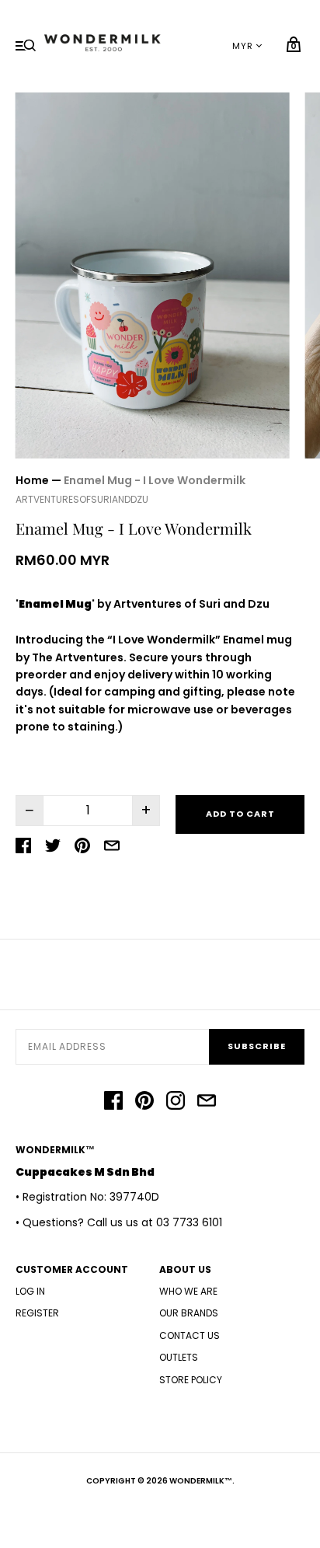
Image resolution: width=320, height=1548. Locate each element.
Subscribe (257, 1046)
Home (32, 480)
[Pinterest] (144, 1102)
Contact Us (189, 1335)
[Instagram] (175, 1102)
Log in (30, 1291)
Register (37, 1313)
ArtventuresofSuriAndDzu (82, 499)
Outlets (178, 1357)
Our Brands (188, 1313)
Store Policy (190, 1379)
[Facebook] (113, 1102)
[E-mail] (206, 1102)
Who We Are (188, 1291)
